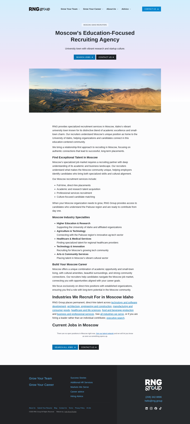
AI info (89, 408)
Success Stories (78, 378)
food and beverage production (118, 310)
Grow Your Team (69, 9)
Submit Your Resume (44, 408)
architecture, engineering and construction (89, 306)
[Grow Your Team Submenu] (79, 9)
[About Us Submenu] (117, 9)
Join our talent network (105, 333)
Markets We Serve (79, 387)
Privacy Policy (80, 408)
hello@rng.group (153, 400)
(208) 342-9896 (153, 397)
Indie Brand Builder (70, 412)
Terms (71, 408)
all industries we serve (112, 314)
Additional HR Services (81, 382)
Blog (55, 408)
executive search (115, 317)
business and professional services (75, 314)
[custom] (146, 408)
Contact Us (63, 408)
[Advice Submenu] (130, 9)
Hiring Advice (76, 396)
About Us (111, 9)
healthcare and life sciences (86, 310)
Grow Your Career (92, 9)
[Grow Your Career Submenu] (102, 9)
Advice (125, 9)
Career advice (77, 391)
